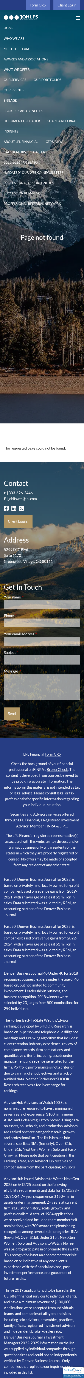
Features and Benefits (23, 111)
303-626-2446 (21, 493)
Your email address (35, 634)
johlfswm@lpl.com (22, 498)
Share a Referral (62, 121)
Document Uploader (22, 121)
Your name (29, 597)
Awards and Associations (26, 59)
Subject (26, 652)
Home (9, 28)
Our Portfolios (47, 80)
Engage (10, 100)
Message (27, 671)
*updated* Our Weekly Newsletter (34, 172)
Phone (25, 615)
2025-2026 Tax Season (22, 162)
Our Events (13, 90)
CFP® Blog (54, 142)
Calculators (15, 152)
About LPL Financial (21, 142)
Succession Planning (22, 193)
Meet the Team (16, 49)
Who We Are (14, 38)
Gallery (40, 152)
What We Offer (17, 69)
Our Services (15, 80)
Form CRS (38, 5)
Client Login (67, 5)
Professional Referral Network (32, 203)
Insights (11, 131)
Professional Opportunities (29, 183)
